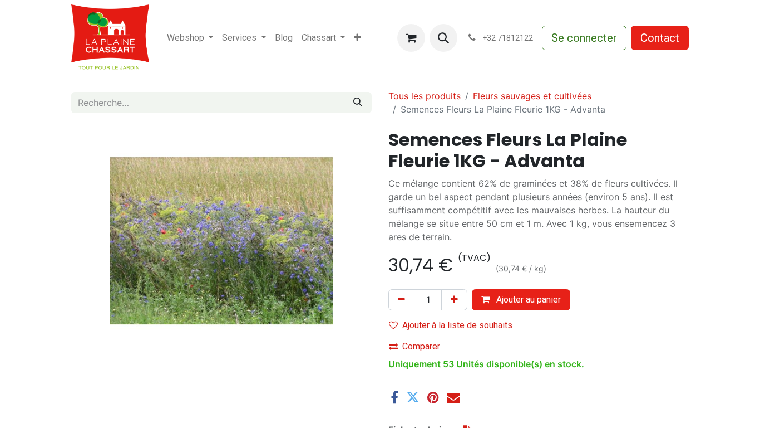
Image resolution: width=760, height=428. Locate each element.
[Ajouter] (454, 299)
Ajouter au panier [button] (527, 299)
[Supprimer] (401, 299)
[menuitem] (190, 38)
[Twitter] (413, 397)
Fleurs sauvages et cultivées (532, 95)
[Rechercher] (358, 102)
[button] (443, 38)
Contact (659, 38)
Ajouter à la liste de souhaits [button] (457, 325)
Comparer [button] (421, 346)
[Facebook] (394, 397)
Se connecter (584, 38)
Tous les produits (424, 95)
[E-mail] (453, 397)
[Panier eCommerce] (411, 38)
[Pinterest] (433, 397)
